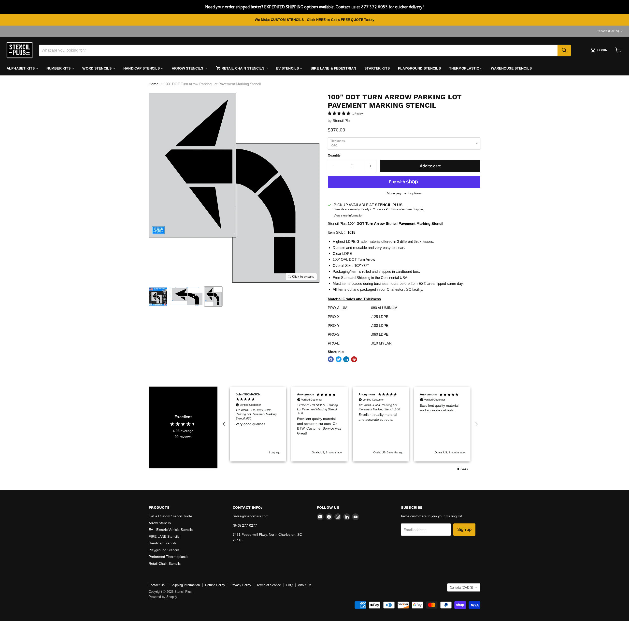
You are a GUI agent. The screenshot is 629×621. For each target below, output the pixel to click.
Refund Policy (215, 585)
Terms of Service (269, 585)
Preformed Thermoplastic (168, 557)
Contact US (157, 585)
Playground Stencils (164, 550)
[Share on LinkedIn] (346, 359)
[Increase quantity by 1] (370, 166)
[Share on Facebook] (331, 359)
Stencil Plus (342, 120)
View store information (348, 215)
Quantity (334, 155)
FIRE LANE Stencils (164, 536)
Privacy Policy (240, 585)
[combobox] (298, 50)
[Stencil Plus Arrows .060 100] (213, 296)
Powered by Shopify (163, 597)
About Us (304, 585)
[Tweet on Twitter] (339, 359)
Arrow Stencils (160, 523)
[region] (350, 424)
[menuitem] (22, 68)
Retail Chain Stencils (165, 563)
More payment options (404, 193)
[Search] (564, 50)
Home (153, 84)
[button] (224, 424)
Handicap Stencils (162, 543)
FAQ (289, 585)
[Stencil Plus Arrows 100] (158, 296)
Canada (608, 31)
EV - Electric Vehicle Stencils (171, 530)
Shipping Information (185, 585)
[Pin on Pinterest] (354, 359)
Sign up (464, 529)
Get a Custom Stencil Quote (170, 516)
